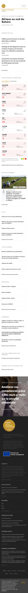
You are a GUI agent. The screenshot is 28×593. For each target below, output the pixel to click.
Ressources (14, 571)
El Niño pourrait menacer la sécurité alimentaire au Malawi (13, 40)
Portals (4, 571)
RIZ (3, 118)
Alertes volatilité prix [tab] (5, 81)
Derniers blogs (7, 531)
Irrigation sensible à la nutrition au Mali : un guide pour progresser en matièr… (13, 321)
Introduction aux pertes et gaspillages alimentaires (11, 340)
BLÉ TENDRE (6, 93)
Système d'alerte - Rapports (9, 286)
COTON (4, 126)
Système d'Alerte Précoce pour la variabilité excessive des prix (13, 165)
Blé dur (3, 508)
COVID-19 (4, 464)
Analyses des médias (7, 263)
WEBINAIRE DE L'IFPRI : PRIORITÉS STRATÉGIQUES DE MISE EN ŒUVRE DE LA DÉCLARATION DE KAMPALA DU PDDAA (13, 561)
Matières (5, 500)
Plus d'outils (6, 484)
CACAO (4, 151)
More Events (4, 565)
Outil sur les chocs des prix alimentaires (12, 217)
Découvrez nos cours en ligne (8, 409)
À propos (6, 573)
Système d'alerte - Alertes (8, 298)
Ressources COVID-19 (7, 304)
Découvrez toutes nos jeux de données (10, 274)
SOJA (4, 110)
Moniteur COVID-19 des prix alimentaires (12, 251)
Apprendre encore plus (6, 479)
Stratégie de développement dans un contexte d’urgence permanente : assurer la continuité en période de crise (13, 50)
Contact (11, 573)
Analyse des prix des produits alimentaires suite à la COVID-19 (12, 234)
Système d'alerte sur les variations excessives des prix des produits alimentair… (13, 257)
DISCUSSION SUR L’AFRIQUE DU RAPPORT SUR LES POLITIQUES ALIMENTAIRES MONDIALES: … (13, 334)
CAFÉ (4, 143)
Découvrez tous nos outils (7, 239)
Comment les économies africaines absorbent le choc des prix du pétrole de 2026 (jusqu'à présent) (13, 61)
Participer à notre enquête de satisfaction (11, 358)
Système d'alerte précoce (8, 228)
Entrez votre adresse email (7, 369)
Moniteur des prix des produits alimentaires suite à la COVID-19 (13, 222)
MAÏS (4, 101)
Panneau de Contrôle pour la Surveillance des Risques (12, 520)
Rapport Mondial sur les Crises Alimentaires (10, 523)
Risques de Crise (7, 515)
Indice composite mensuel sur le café (11, 269)
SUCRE (4, 134)
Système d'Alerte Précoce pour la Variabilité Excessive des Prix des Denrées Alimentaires (14, 525)
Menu (23, 6)
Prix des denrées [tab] (13, 81)
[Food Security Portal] (3, 6)
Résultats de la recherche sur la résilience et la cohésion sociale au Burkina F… (13, 327)
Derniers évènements (9, 548)
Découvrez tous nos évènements (9, 346)
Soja (2, 506)
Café (2, 503)
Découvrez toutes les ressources (9, 309)
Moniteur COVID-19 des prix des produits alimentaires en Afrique (13, 492)
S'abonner (16, 573)
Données (9, 571)
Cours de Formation (21, 571)
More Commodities (5, 511)
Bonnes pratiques (6, 292)
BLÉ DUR (5, 85)
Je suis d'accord (23, 582)
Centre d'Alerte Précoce (6, 518)
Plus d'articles (4, 544)
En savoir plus (5, 70)
